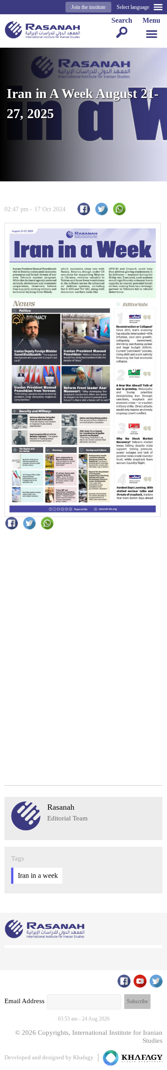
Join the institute (88, 7)
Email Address (24, 1000)
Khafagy (83, 1057)
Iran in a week (38, 875)
